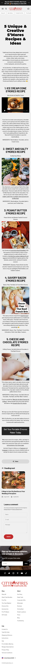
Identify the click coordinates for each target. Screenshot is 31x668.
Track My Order (6, 632)
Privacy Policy (7, 509)
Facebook (22, 448)
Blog (18, 617)
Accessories (5, 609)
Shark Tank (20, 597)
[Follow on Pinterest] (18, 573)
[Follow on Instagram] (13, 573)
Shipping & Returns (7, 635)
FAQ (3, 641)
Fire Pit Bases (5, 612)
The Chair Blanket (6, 603)
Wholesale (20, 603)
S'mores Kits (5, 606)
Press (18, 615)
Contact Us (5, 629)
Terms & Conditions (7, 652)
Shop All (3, 13)
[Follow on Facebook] (5, 573)
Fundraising (20, 620)
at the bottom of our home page (15, 445)
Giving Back (20, 609)
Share (16, 461)
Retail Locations (21, 612)
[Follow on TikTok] (26, 573)
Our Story (19, 594)
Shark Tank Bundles (7, 597)
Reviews (19, 606)
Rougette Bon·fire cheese (20, 403)
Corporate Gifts (21, 600)
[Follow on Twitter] (9, 573)
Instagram (5, 450)
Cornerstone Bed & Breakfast (18, 250)
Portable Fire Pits (19, 13)
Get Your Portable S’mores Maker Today (15, 431)
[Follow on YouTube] (22, 573)
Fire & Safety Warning (7, 644)
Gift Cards (4, 615)
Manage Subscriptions (8, 647)
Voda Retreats (24, 315)
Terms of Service (15, 509)
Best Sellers (10, 13)
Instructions (5, 638)
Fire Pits (4, 600)
